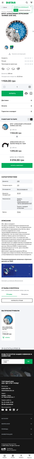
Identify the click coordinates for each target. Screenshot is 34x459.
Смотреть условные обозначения (12, 281)
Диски (5, 7)
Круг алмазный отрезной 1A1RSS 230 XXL (7, 328)
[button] (33, 31)
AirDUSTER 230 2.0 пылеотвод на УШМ (18, 142)
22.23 (18, 193)
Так (16, 10)
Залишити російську (24, 10)
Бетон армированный (25, 203)
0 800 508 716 (6, 388)
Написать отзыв (17, 300)
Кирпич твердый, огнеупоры (22, 207)
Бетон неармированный (23, 201)
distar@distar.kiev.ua (8, 390)
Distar (19, 212)
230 (18, 181)
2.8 (18, 185)
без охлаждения (22, 189)
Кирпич (19, 199)
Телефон (6, 360)
